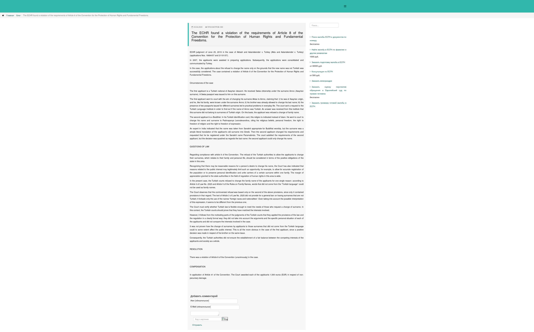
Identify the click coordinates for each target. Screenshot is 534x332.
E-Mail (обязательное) (201, 306)
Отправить (197, 324)
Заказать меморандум (322, 80)
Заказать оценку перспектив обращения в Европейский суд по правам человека (328, 90)
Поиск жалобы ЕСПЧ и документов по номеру (328, 38)
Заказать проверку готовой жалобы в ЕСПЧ (328, 104)
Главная (10, 15)
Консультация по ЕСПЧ (322, 71)
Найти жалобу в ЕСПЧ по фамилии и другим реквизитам (328, 51)
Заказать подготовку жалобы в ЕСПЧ (328, 62)
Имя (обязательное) (200, 300)
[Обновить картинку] (225, 319)
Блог (18, 15)
